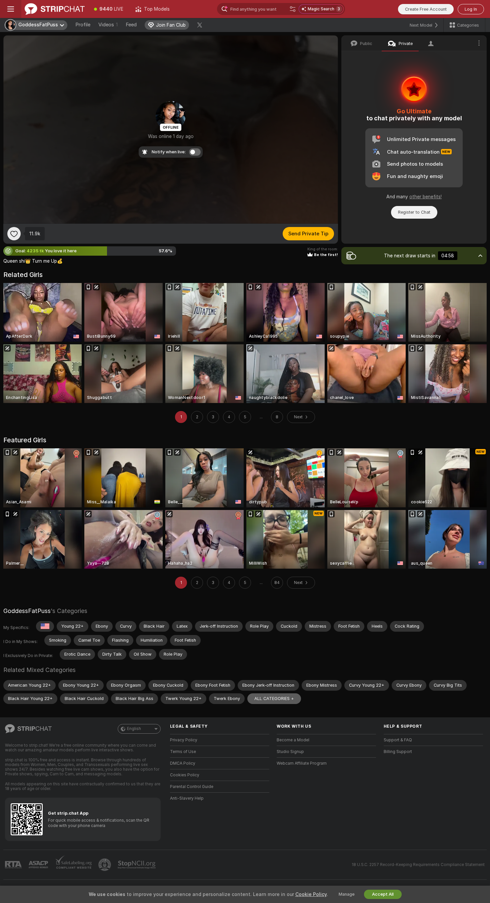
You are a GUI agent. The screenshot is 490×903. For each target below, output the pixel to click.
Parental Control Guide (191, 786)
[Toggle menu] (10, 9)
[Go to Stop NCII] (137, 865)
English (134, 728)
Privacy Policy (183, 740)
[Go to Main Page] (54, 9)
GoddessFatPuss (27, 610)
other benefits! (425, 196)
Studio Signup (290, 751)
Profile (82, 25)
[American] (45, 626)
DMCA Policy (182, 763)
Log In (471, 9)
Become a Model (293, 740)
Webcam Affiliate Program (302, 763)
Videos (108, 25)
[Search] (292, 9)
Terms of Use (183, 751)
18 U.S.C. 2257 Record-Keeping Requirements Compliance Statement (418, 864)
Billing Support (398, 751)
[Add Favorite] (14, 233)
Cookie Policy (311, 894)
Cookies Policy (184, 775)
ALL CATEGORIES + (274, 698)
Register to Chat (414, 212)
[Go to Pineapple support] (105, 864)
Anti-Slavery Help (187, 798)
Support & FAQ (398, 740)
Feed (131, 25)
